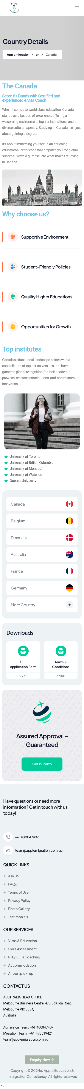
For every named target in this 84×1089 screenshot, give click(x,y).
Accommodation (22, 965)
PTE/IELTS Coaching (24, 957)
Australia (18, 554)
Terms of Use (18, 892)
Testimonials (18, 917)
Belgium (18, 520)
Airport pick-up (20, 973)
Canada (18, 503)
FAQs (12, 884)
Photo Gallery (19, 908)
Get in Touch (42, 764)
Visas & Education (22, 940)
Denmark (19, 537)
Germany (19, 587)
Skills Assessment (22, 949)
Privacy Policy (19, 900)
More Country (23, 604)
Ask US (13, 876)
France (17, 571)
